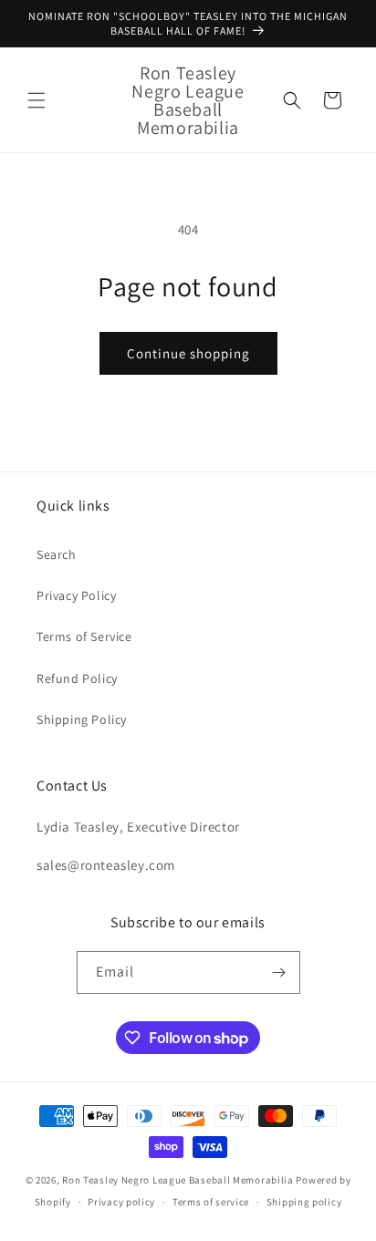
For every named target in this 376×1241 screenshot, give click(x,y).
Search (57, 554)
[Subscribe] (279, 972)
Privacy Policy (76, 595)
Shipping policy (304, 1201)
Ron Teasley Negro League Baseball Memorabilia (178, 1180)
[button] (36, 100)
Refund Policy (77, 678)
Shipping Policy (82, 719)
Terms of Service (84, 636)
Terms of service (210, 1201)
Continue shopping (188, 353)
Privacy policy (121, 1201)
